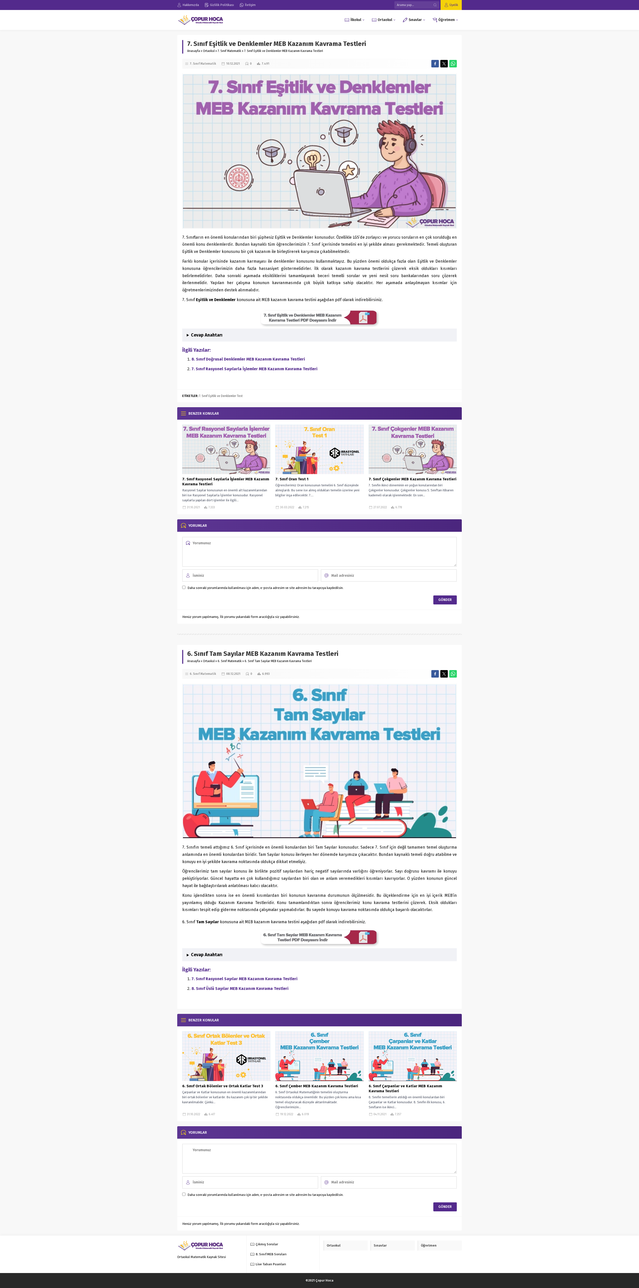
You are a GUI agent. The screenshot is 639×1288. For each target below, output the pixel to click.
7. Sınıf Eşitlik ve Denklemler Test (221, 396)
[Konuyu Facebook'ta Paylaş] (435, 63)
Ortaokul (209, 51)
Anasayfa (193, 51)
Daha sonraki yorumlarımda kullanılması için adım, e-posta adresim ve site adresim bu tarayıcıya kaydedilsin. (265, 588)
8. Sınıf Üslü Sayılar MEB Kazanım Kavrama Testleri (240, 988)
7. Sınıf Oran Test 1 (292, 479)
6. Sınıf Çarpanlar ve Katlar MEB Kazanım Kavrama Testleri (405, 1088)
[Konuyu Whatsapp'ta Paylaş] (453, 63)
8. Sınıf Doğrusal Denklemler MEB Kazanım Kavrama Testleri (248, 359)
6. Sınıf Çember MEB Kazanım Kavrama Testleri (316, 1086)
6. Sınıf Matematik (230, 661)
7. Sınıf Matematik (229, 51)
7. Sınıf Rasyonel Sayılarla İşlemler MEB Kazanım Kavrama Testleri (254, 369)
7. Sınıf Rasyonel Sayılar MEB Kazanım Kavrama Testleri (244, 978)
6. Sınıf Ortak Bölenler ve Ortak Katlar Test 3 (222, 1086)
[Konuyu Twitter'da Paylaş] (444, 63)
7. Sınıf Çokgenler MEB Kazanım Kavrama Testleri (412, 479)
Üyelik (454, 5)
